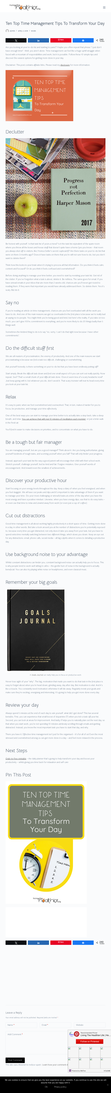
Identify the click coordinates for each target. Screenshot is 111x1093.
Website (79, 1025)
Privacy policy (60, 1087)
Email (45, 1025)
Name (11, 1025)
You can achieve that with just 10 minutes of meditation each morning (54, 419)
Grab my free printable (16, 758)
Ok (46, 1087)
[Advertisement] (55, 968)
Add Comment (15, 1034)
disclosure (65, 65)
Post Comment (15, 1060)
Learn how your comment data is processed (62, 1064)
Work (33, 31)
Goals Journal (37, 675)
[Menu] (104, 7)
